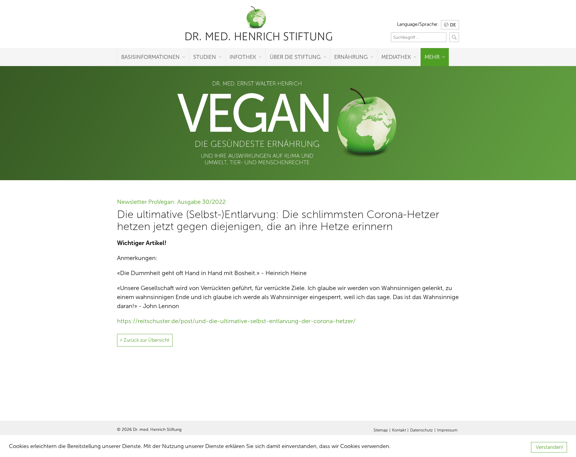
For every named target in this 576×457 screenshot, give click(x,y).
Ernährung (351, 57)
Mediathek (396, 57)
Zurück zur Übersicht (146, 340)
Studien (204, 57)
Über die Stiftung (295, 57)
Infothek (243, 57)
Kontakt (399, 430)
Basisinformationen (150, 57)
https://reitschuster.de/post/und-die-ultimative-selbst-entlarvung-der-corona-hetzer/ (236, 321)
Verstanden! (549, 447)
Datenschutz (421, 430)
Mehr (432, 57)
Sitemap (381, 430)
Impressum (447, 430)
